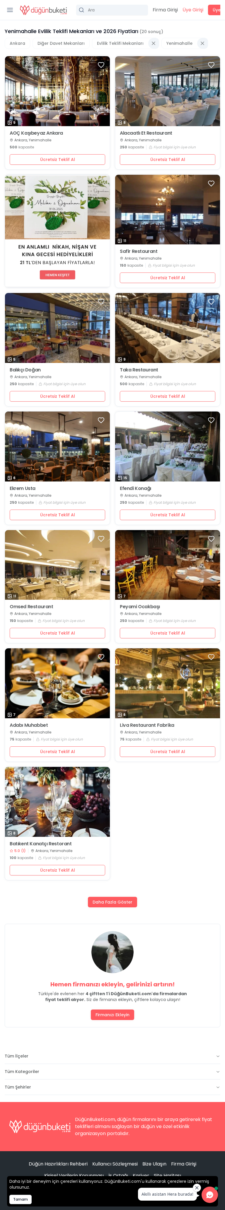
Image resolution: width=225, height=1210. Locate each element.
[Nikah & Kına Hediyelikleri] (57, 231)
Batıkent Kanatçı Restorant (41, 843)
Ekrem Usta (22, 488)
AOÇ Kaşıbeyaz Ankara (36, 133)
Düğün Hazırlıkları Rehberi (58, 1164)
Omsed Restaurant (31, 606)
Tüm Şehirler (18, 1087)
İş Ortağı (118, 1175)
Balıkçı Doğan (25, 370)
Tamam (20, 1199)
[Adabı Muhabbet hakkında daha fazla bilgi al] (57, 683)
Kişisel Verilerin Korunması (74, 1175)
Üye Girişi (193, 9)
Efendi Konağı (135, 488)
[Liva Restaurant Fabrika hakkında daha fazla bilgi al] (167, 683)
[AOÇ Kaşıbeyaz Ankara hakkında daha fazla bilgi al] (57, 91)
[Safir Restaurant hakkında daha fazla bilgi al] (167, 210)
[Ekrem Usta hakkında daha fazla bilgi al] (57, 446)
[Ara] (112, 10)
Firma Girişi (165, 9)
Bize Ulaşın (154, 1164)
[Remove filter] (153, 43)
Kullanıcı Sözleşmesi (115, 1164)
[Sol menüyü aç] (10, 10)
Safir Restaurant (139, 251)
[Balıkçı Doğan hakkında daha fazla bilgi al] (57, 328)
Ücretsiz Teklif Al (57, 159)
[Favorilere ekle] (101, 65)
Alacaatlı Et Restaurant (146, 133)
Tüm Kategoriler (22, 1071)
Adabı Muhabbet (29, 725)
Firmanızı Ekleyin (112, 1015)
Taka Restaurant (139, 370)
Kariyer (141, 1175)
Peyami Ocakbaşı (140, 606)
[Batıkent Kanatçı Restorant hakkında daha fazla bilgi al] (57, 802)
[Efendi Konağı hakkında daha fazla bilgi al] (167, 446)
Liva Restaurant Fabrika (147, 725)
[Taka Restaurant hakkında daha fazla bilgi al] (167, 328)
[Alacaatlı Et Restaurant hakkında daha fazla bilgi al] (167, 91)
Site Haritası (167, 1175)
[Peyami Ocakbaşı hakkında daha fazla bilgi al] (167, 565)
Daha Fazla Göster (112, 902)
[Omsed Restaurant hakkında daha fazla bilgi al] (57, 565)
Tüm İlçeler (16, 1056)
